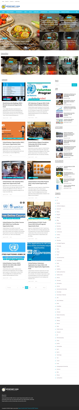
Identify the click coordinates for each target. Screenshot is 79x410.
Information (59, 283)
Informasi (59, 280)
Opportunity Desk (22, 408)
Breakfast (59, 223)
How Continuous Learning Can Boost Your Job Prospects (69, 114)
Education (59, 240)
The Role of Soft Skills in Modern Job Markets (69, 120)
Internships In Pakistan (61, 294)
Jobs (25, 11)
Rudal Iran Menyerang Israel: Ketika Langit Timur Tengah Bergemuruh (69, 141)
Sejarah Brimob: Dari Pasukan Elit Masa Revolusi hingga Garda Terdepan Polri (70, 147)
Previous (9, 287)
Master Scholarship (61, 314)
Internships (19, 11)
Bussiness (59, 226)
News (9, 99)
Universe (58, 369)
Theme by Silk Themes (32, 408)
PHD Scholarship (60, 337)
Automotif (59, 208)
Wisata (58, 375)
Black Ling (4, 48)
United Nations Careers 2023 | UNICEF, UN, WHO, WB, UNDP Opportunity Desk (12, 265)
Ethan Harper (66, 44)
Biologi (58, 217)
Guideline (36, 11)
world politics (59, 377)
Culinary (58, 234)
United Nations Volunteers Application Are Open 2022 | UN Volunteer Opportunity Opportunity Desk (38, 265)
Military (58, 320)
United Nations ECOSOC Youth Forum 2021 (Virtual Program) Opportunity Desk (37, 224)
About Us (7, 1)
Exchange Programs (54, 11)
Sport (58, 349)
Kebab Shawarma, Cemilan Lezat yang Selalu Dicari (49, 41)
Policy (58, 340)
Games (58, 266)
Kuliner (4, 38)
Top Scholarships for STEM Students (69, 167)
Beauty (58, 211)
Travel (58, 360)
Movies (68, 63)
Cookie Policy (17, 1)
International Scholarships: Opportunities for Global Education (69, 180)
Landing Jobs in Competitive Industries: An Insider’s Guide (70, 107)
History (58, 277)
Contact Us (12, 1)
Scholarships (10, 11)
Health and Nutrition (61, 271)
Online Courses (65, 11)
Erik (46, 44)
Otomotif (59, 332)
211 (30, 287)
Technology (59, 354)
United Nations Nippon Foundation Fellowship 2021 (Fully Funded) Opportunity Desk (38, 144)
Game (58, 263)
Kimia (58, 303)
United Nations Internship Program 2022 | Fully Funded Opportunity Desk (38, 183)
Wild (58, 372)
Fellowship (35, 138)
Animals (58, 203)
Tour (58, 357)
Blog (30, 11)
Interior (58, 286)
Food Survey (59, 260)
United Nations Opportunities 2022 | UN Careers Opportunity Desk (13, 143)
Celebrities (59, 228)
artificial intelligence (61, 206)
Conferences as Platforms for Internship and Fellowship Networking (70, 95)
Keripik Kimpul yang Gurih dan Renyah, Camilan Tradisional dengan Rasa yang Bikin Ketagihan (69, 23)
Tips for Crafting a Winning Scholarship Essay (69, 186)
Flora (58, 248)
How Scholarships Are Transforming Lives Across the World (69, 173)
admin (11, 117)
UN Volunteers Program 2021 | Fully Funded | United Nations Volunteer (38, 104)
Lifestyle (58, 311)
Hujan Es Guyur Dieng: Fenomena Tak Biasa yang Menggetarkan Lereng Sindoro (69, 134)
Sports (58, 352)
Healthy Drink (59, 274)
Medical (58, 317)
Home (3, 1)
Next (44, 287)
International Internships (62, 289)
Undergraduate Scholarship (62, 366)
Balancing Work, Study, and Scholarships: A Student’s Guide (69, 101)
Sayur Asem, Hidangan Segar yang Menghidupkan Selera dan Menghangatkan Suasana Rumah (19, 44)
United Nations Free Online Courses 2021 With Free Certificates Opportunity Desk (13, 224)
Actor (58, 197)
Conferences (44, 11)
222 (36, 287)
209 (23, 287)
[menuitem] (3, 11)
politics (58, 343)
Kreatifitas (59, 306)
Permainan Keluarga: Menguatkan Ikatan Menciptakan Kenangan (68, 154)
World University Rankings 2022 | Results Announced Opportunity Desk (12, 104)
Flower (58, 251)
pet (57, 334)
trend (58, 363)
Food (49, 37)
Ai (57, 200)
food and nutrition (60, 257)
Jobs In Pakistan (60, 300)
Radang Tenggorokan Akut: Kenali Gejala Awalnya (69, 41)
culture (58, 237)
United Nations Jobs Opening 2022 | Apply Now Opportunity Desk (13, 182)
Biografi (58, 214)
